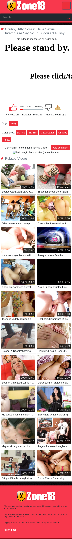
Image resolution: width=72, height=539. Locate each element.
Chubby (62, 132)
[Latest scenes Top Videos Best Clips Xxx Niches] (66, 6)
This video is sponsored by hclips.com (36, 39)
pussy (13, 123)
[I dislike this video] (48, 107)
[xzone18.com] (26, 6)
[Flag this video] (58, 107)
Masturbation (47, 132)
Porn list (10, 530)
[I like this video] (13, 107)
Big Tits (33, 132)
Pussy (7, 139)
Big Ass (21, 132)
